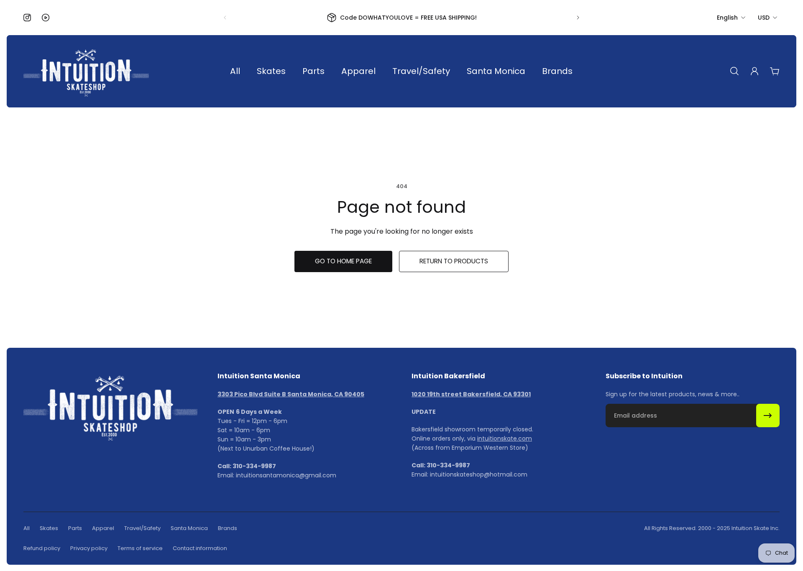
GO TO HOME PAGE (343, 261)
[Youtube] (45, 17)
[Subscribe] (768, 415)
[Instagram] (27, 17)
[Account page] (754, 71)
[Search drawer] (734, 71)
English (727, 17)
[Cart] (775, 71)
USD (764, 17)
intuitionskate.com (504, 438)
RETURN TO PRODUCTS (453, 261)
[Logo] (86, 71)
